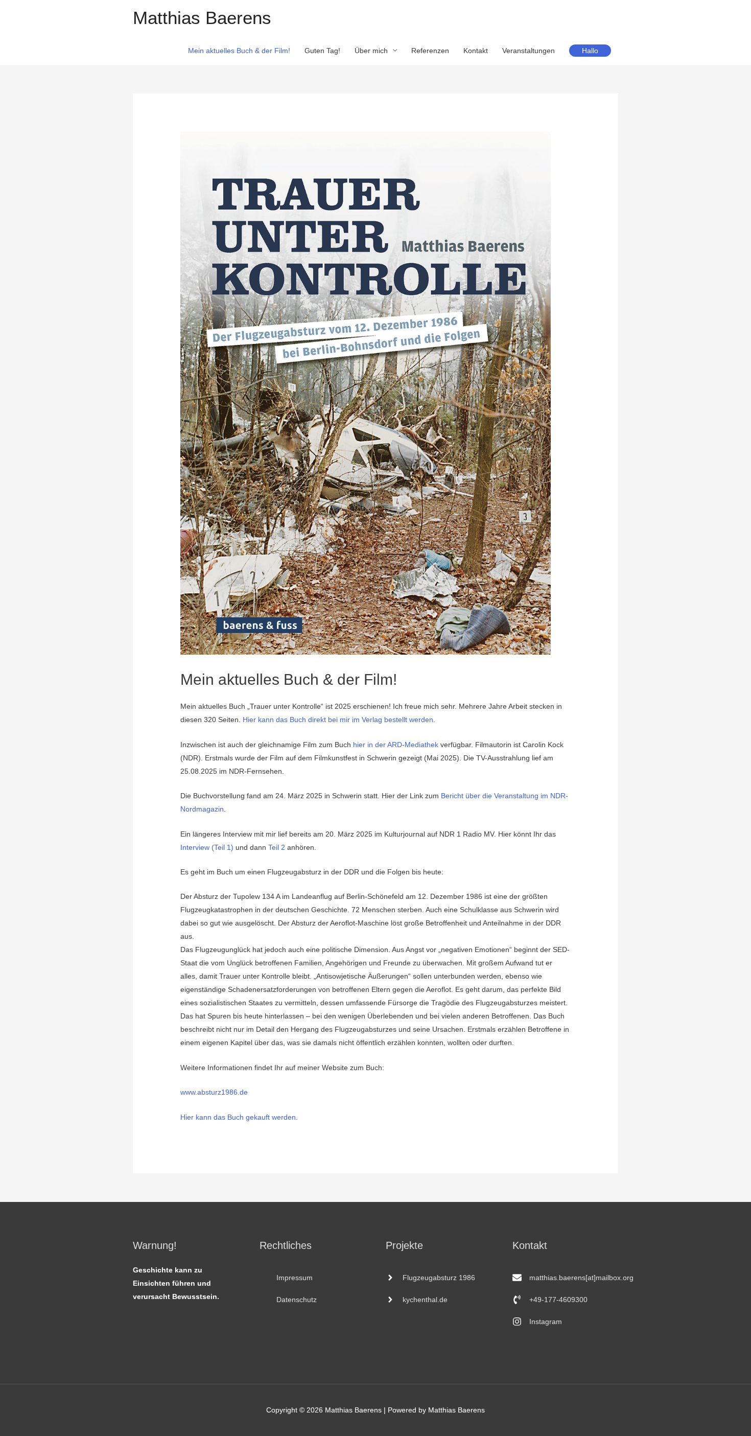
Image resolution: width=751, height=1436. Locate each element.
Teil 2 (276, 847)
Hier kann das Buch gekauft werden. (239, 1117)
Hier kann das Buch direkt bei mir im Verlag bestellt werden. (339, 719)
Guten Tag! (322, 51)
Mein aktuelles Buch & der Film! (239, 51)
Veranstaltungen (528, 51)
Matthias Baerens (202, 18)
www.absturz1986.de (214, 1092)
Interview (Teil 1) (206, 847)
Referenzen (430, 51)
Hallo (590, 51)
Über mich (371, 51)
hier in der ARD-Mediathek (395, 744)
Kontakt (475, 51)
